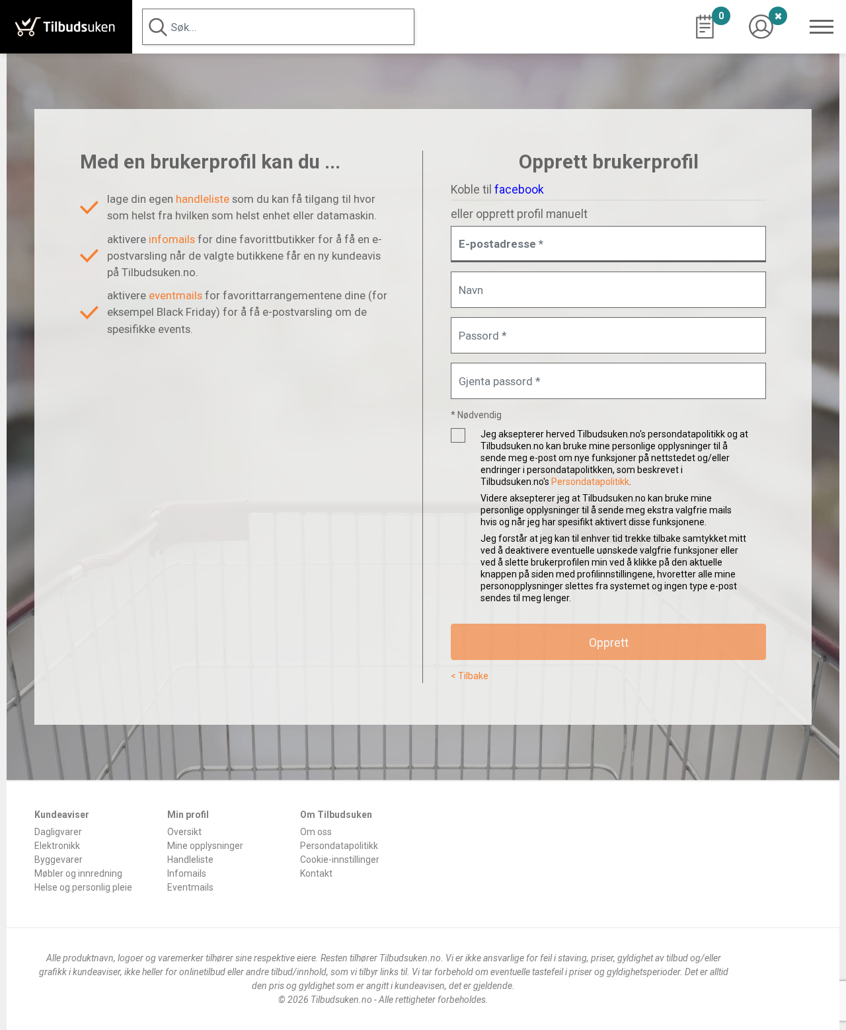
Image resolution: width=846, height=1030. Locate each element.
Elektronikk (57, 845)
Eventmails (190, 887)
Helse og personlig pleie (83, 887)
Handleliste (190, 859)
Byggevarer (58, 859)
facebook (519, 189)
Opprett (609, 642)
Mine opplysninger (205, 845)
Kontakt (316, 873)
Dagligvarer (58, 832)
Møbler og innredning (78, 873)
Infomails (186, 873)
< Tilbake (469, 676)
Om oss (316, 832)
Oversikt (184, 832)
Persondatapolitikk (590, 481)
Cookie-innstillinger (339, 859)
